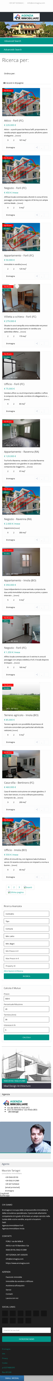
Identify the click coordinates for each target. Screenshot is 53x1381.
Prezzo (6, 994)
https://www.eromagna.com (18, 1263)
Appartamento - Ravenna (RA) (21, 451)
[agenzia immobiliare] (26, 17)
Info (3, 1353)
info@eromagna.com (36, 3)
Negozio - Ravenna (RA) (18, 519)
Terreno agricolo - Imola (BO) (21, 715)
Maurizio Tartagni (11, 1170)
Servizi (8, 1289)
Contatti (9, 1294)
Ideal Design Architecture (17, 1085)
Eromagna (10, 147)
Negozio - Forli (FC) (15, 188)
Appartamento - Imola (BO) (20, 580)
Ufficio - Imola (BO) (15, 850)
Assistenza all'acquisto (15, 1285)
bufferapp (5, 1195)
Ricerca (26, 976)
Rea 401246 (6, 1372)
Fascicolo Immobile (14, 1277)
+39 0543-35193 (11, 1177)
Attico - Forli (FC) (13, 120)
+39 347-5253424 (16, 3)
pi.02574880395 (8, 1367)
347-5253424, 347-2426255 (17, 1254)
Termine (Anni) (10, 1015)
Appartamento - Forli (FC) (19, 255)
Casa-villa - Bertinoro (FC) (19, 782)
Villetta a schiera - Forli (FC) (20, 316)
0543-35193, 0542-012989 (16, 1249)
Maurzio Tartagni (22, 1137)
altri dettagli (13, 1111)
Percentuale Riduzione (13, 1004)
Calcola (27, 1037)
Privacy (5, 1358)
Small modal (12, 1378)
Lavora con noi (12, 1298)
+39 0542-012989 (12, 1180)
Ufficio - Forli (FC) (14, 384)
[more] (18, 135)
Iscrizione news (26, 1339)
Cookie (4, 1363)
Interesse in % (10, 1025)
